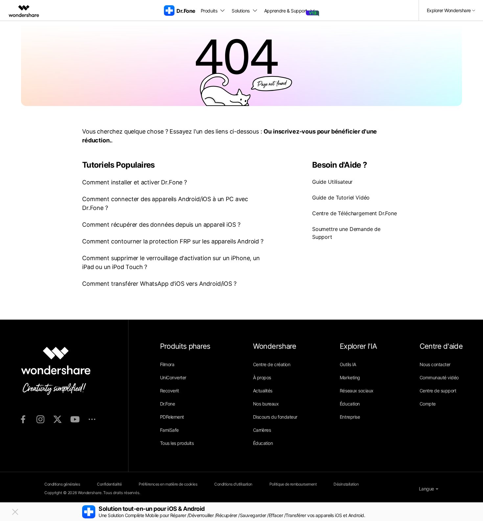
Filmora (167, 364)
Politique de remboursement (293, 484)
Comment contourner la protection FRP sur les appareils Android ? (173, 241)
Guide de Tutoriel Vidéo (341, 197)
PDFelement (172, 417)
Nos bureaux (266, 403)
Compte (428, 403)
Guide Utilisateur (332, 181)
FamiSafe (169, 430)
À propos (262, 377)
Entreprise (350, 417)
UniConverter (173, 377)
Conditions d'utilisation (233, 484)
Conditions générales (62, 484)
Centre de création (271, 364)
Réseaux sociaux (357, 390)
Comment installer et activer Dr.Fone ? (134, 182)
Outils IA (348, 364)
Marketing (350, 377)
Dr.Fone (167, 403)
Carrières (262, 430)
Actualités (262, 390)
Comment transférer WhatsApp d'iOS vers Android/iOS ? (159, 283)
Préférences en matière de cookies (168, 484)
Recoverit (169, 390)
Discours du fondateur (275, 417)
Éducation (263, 443)
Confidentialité (109, 484)
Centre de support (438, 390)
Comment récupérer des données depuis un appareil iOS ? (161, 224)
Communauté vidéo (439, 377)
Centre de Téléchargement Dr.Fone (354, 213)
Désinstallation (346, 484)
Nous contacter (435, 364)
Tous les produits (177, 443)
